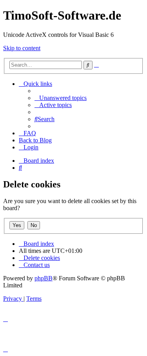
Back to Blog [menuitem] (35, 140)
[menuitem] (60, 97)
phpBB (43, 278)
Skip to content (21, 48)
